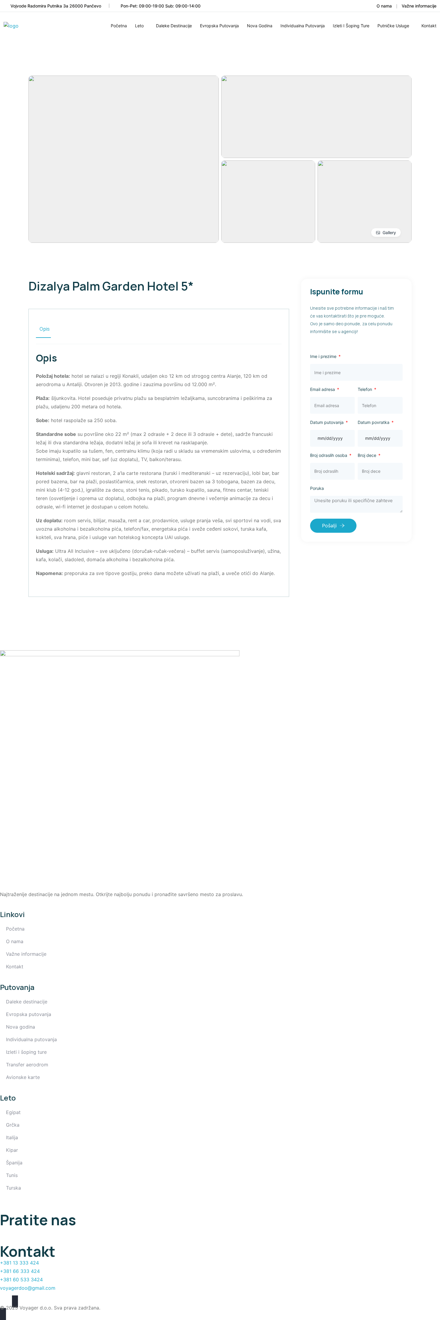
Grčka (12, 1125)
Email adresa (323, 389)
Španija (14, 1163)
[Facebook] (7, 1234)
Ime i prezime (324, 356)
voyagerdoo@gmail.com (27, 1288)
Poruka (317, 488)
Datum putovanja (327, 422)
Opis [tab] (45, 329)
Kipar (12, 1150)
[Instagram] (23, 1234)
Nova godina (259, 25)
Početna (119, 25)
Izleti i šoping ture (351, 25)
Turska (13, 1188)
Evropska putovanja (219, 25)
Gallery (389, 232)
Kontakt (428, 25)
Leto (139, 25)
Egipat (13, 1112)
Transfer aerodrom (27, 1065)
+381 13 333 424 (19, 1263)
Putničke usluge (393, 25)
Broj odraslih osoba (329, 455)
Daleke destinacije (174, 25)
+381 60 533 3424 (21, 1280)
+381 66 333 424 (20, 1271)
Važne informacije (419, 5)
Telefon (365, 389)
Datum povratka (374, 422)
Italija (12, 1137)
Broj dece (367, 455)
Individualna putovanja (302, 25)
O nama (384, 5)
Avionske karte (23, 1077)
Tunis (12, 1175)
